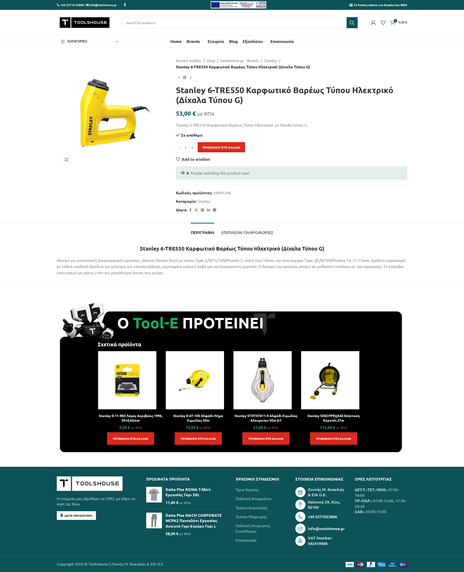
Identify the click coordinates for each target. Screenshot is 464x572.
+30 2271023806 (322, 516)
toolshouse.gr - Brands (239, 60)
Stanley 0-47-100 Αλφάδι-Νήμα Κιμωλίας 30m (198, 417)
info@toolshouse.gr (103, 5)
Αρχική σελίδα (188, 60)
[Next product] (190, 77)
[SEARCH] (352, 22)
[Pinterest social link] (202, 210)
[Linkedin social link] (208, 210)
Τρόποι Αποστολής (252, 507)
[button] (130, 438)
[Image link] (90, 483)
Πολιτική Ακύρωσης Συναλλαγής (253, 528)
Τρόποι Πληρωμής (251, 516)
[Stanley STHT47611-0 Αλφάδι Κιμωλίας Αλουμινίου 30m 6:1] (262, 380)
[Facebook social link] (125, 5)
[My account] (373, 23)
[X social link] (196, 210)
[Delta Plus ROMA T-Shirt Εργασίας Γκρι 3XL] (154, 496)
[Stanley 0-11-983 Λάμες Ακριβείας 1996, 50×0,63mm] (127, 380)
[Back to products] (185, 77)
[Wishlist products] (383, 23)
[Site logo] (84, 22)
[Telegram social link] (214, 210)
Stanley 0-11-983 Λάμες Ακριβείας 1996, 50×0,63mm (130, 417)
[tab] (202, 230)
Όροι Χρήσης (247, 489)
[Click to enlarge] (66, 159)
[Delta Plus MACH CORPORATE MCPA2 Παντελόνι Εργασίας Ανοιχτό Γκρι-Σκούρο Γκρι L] (154, 525)
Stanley (270, 60)
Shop (210, 60)
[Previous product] (179, 77)
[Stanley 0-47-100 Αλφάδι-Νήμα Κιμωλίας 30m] (195, 380)
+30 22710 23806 (72, 5)
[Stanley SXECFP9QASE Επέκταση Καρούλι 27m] (330, 380)
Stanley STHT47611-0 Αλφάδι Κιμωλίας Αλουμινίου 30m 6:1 (265, 417)
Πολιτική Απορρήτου (253, 498)
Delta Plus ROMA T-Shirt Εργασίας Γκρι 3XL (188, 492)
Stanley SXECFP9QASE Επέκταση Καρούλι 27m (333, 417)
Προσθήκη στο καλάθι (221, 147)
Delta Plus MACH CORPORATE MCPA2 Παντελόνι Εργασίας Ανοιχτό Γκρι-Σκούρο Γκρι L (194, 521)
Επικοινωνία (246, 539)
